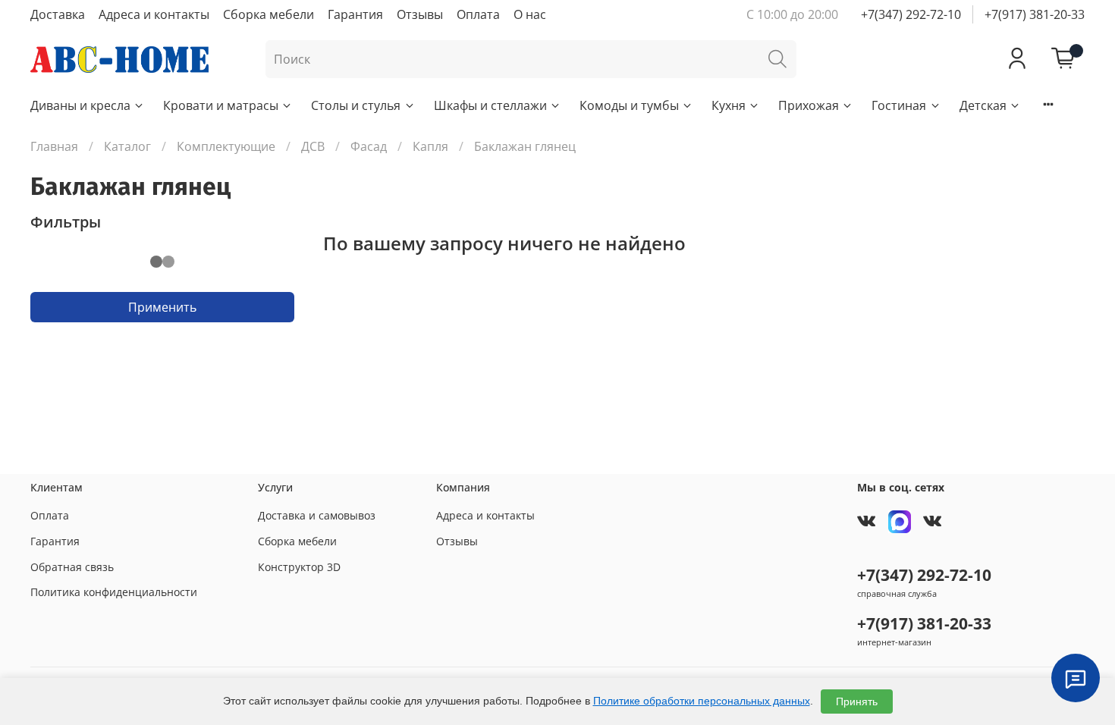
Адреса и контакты (154, 14)
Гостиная (899, 105)
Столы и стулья (355, 105)
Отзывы (420, 14)
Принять (857, 701)
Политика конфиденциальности (113, 592)
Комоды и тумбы (629, 105)
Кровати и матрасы (220, 105)
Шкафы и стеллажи (490, 105)
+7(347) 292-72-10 (911, 14)
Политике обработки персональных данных (701, 701)
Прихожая (808, 105)
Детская (983, 105)
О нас (530, 14)
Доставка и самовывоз (316, 515)
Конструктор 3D (299, 567)
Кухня (728, 105)
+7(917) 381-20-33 (1035, 14)
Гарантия (355, 14)
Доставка (57, 14)
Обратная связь (72, 567)
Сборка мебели (268, 14)
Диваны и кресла (80, 105)
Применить (162, 307)
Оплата (478, 14)
